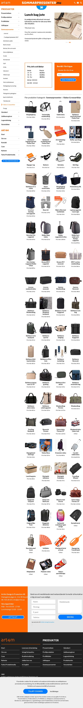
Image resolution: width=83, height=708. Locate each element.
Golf (4, 63)
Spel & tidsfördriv (8, 97)
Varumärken (5, 124)
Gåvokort (6, 71)
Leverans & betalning (29, 648)
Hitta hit (13, 617)
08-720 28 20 (6, 600)
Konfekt (5, 78)
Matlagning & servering (9, 86)
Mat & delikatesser (8, 82)
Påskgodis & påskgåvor (9, 93)
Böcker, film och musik (9, 48)
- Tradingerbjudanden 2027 (10, 37)
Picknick (5, 89)
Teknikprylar (6, 101)
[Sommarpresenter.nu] (41, 3)
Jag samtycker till (43, 622)
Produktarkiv (68, 660)
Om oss (3, 138)
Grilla (4, 67)
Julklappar (4, 25)
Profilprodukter (6, 17)
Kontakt (4, 142)
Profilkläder (5, 21)
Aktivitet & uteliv (8, 41)
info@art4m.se (19, 600)
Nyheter (4, 151)
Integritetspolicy (28, 652)
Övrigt (5, 108)
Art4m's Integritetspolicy (47, 622)
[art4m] (6, 3)
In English (25, 665)
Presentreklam (6, 13)
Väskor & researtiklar (9, 104)
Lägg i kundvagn (68, 80)
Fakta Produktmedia (8, 155)
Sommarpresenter (7, 29)
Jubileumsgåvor (6, 116)
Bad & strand (6, 44)
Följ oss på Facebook (11, 161)
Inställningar (54, 691)
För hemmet (6, 59)
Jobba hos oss (27, 660)
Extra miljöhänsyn (8, 52)
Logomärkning (6, 120)
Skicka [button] (70, 617)
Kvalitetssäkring (28, 656)
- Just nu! (5, 33)
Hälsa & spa (6, 74)
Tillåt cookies (35, 691)
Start (3, 134)
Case (3, 146)
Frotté (5, 56)
